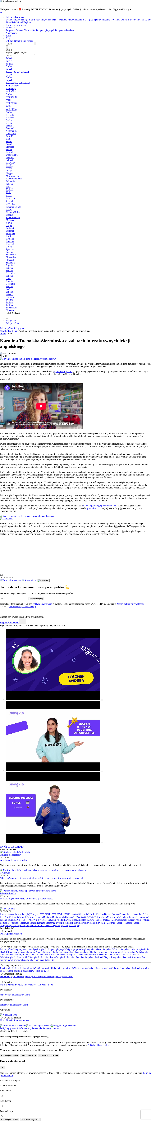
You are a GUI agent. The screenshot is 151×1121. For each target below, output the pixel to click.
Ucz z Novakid (7, 1020)
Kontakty (8, 982)
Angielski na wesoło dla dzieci (50, 952)
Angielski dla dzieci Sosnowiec (127, 957)
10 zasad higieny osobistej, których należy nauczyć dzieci (27, 898)
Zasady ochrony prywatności (130, 604)
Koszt (8, 35)
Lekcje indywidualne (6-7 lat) (48, 19)
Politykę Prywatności (42, 604)
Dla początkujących (45, 30)
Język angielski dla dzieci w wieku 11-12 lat (28, 971)
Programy (10, 30)
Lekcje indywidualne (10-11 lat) (105, 19)
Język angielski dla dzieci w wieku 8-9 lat (97, 968)
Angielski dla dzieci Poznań (44, 957)
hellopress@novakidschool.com (15, 994)
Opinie (8, 933)
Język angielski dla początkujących (49, 949)
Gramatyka (5, 872)
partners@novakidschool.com (14, 1004)
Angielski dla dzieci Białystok (98, 957)
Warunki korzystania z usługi (22, 606)
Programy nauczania (22, 949)
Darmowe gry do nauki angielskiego (17, 976)
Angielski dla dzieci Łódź (19, 957)
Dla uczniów (30, 30)
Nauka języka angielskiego (102, 952)
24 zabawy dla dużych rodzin (13, 860)
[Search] (7, 46)
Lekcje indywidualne (16, 17)
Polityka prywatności (10, 1028)
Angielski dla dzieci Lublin (107, 954)
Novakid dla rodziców (10, 854)
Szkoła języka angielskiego (41, 960)
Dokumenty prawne (49, 1028)
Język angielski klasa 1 (91, 949)
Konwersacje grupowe (16, 25)
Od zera (19, 30)
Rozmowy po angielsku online (21, 952)
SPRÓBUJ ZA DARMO (12, 847)
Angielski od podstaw (125, 952)
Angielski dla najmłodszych (77, 952)
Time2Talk (11, 22)
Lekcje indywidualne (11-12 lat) (136, 19)
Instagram (72, 1025)
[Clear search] (35, 43)
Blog (8, 38)
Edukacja (10, 27)
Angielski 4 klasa (128, 949)
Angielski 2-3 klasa (111, 949)
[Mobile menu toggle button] (7, 318)
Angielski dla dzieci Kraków (81, 954)
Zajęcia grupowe (73, 949)
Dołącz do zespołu (12, 1017)
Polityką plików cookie (98, 1045)
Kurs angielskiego (20, 960)
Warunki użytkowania (30, 1028)
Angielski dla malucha (34, 954)
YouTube (46, 1025)
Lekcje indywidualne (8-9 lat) (76, 19)
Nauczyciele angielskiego (56, 954)
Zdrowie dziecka (8, 893)
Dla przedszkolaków (64, 30)
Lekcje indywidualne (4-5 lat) (19, 19)
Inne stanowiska (21, 1020)
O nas (2, 933)
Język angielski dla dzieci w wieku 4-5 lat (19, 968)
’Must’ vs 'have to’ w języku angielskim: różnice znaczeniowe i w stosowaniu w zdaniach (41, 878)
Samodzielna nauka (13, 974)
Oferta (16, 331)
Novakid (4, 331)
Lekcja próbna (6, 949)
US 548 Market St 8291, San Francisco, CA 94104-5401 (26, 984)
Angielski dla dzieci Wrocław (70, 957)
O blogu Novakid (14, 41)
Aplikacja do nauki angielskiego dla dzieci (53, 976)
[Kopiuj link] (43, 580)
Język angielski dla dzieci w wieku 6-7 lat (58, 968)
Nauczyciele (11, 33)
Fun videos (28, 41)
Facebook (21, 1025)
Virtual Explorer (24, 22)
